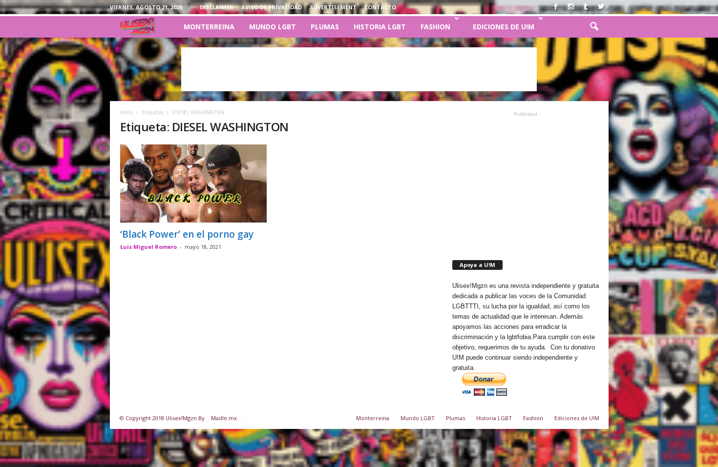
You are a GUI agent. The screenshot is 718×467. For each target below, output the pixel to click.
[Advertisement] (359, 69)
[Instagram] (571, 6)
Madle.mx (224, 418)
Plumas (325, 26)
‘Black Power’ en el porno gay (186, 234)
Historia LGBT (380, 26)
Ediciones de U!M (503, 26)
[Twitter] (601, 6)
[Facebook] (556, 6)
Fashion (435, 26)
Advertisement (333, 7)
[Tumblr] (586, 6)
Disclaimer (216, 7)
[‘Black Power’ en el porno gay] (193, 183)
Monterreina (209, 26)
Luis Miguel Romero (148, 246)
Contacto (380, 7)
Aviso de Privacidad (271, 7)
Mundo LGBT (272, 26)
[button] (594, 27)
